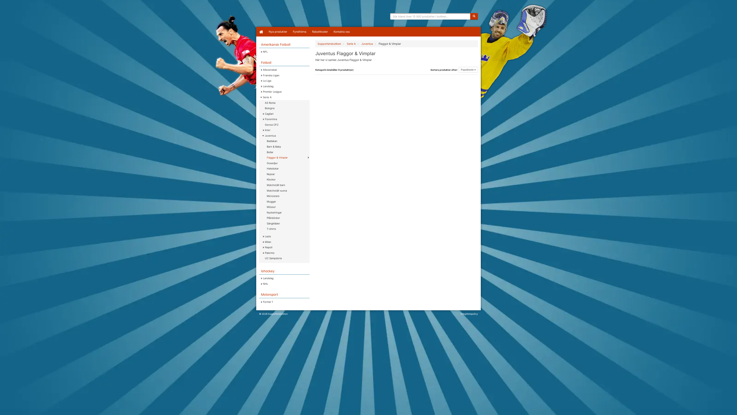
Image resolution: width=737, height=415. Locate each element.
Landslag (268, 86)
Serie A (267, 97)
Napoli (268, 247)
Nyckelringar (274, 212)
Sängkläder (273, 223)
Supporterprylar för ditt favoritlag (289, 15)
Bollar (270, 152)
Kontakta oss (342, 31)
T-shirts (271, 228)
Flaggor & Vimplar (277, 157)
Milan (268, 241)
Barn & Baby (274, 146)
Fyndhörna (299, 31)
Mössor (271, 206)
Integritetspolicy (469, 313)
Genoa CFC (271, 124)
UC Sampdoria (273, 258)
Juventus (270, 135)
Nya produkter (278, 31)
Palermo (269, 252)
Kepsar (271, 174)
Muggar (271, 201)
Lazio (268, 236)
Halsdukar (273, 168)
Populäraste (467, 69)
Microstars (273, 196)
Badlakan (272, 141)
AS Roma (270, 102)
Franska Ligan (271, 75)
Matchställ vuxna (277, 190)
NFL (265, 51)
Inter (267, 130)
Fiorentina (271, 119)
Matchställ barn (276, 185)
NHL (265, 283)
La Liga (267, 80)
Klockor (271, 179)
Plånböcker (273, 217)
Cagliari (269, 113)
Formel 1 (268, 301)
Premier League (272, 91)
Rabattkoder (320, 31)
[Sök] (474, 16)
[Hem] (261, 32)
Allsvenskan (270, 69)
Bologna (269, 108)
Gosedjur (272, 163)
